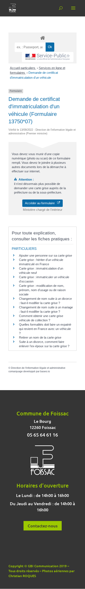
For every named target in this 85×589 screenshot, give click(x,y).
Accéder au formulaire (41, 203)
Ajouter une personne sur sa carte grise (45, 255)
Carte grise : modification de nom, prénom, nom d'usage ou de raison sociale (42, 290)
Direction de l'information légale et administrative (38, 368)
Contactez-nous (43, 525)
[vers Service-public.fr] (47, 57)
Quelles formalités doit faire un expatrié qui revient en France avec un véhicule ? (45, 329)
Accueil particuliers (23, 68)
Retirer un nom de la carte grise (40, 337)
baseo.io (45, 371)
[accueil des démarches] (42, 37)
